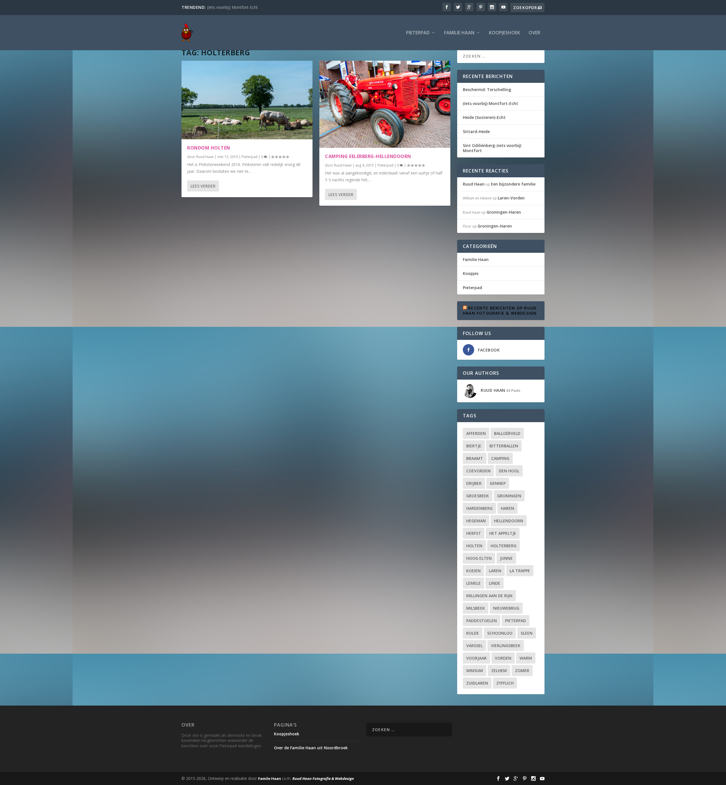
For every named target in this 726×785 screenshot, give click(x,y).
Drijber (474, 483)
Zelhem (499, 670)
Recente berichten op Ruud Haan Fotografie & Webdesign (500, 310)
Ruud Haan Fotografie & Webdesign (323, 778)
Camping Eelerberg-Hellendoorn (368, 156)
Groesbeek (477, 495)
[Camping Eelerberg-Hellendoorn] (384, 104)
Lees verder (203, 186)
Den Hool (509, 470)
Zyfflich (505, 683)
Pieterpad (418, 33)
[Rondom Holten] (247, 100)
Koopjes (470, 273)
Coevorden (478, 470)
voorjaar (476, 658)
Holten (474, 545)
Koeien (473, 570)
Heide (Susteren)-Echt (484, 117)
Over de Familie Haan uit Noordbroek (311, 747)
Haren (507, 508)
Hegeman (476, 520)
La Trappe (520, 570)
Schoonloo (499, 633)
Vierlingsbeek (505, 645)
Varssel (474, 645)
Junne (506, 558)
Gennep (498, 483)
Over (534, 33)
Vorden (503, 658)
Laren (495, 570)
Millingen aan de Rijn (489, 595)
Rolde (472, 633)
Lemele (473, 583)
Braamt (474, 458)
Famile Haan (269, 778)
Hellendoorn (508, 520)
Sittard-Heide (476, 131)
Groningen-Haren (504, 212)
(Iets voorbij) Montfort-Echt (232, 7)
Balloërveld (507, 433)
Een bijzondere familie (513, 184)
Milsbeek (475, 608)
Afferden (476, 433)
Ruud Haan (205, 156)
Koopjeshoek (504, 33)
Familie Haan (459, 33)
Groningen (509, 495)
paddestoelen (481, 620)
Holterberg (503, 545)
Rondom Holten (208, 148)
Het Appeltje (502, 533)
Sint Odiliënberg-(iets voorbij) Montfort (492, 148)
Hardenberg (479, 508)
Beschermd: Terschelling (487, 89)
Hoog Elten (479, 558)
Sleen (527, 633)
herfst (473, 533)
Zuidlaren (477, 683)
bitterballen (503, 446)
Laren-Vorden (511, 198)
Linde (494, 583)
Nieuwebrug (506, 608)
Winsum (474, 670)
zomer (522, 670)
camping (500, 458)
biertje (473, 446)
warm (526, 658)
